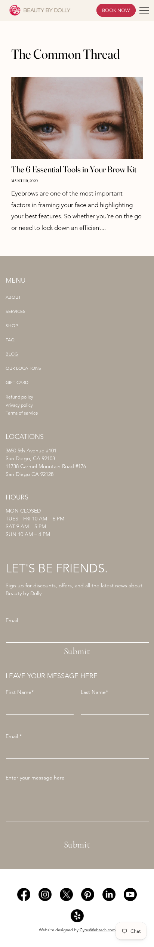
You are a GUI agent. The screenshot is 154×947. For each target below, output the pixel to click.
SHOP (12, 325)
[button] (144, 10)
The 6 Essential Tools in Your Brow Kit (73, 169)
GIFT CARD (17, 382)
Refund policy (19, 397)
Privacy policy (19, 405)
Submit (77, 651)
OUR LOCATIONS (23, 368)
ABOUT (13, 297)
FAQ (10, 339)
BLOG (12, 354)
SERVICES (15, 311)
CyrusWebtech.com (98, 930)
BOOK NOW (116, 10)
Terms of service (22, 413)
